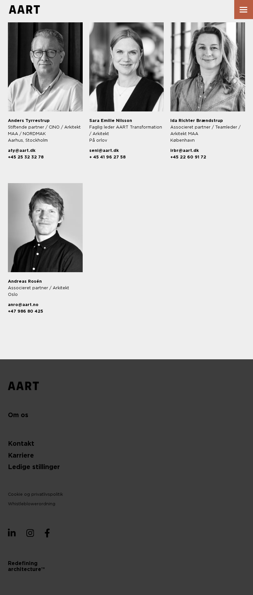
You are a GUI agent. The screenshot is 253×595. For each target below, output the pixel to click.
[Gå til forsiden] (24, 9)
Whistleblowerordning (31, 504)
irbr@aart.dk (184, 151)
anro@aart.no (23, 305)
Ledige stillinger (34, 467)
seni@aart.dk (104, 151)
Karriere (21, 456)
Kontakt (21, 444)
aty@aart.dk (22, 151)
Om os (18, 415)
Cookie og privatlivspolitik (35, 494)
